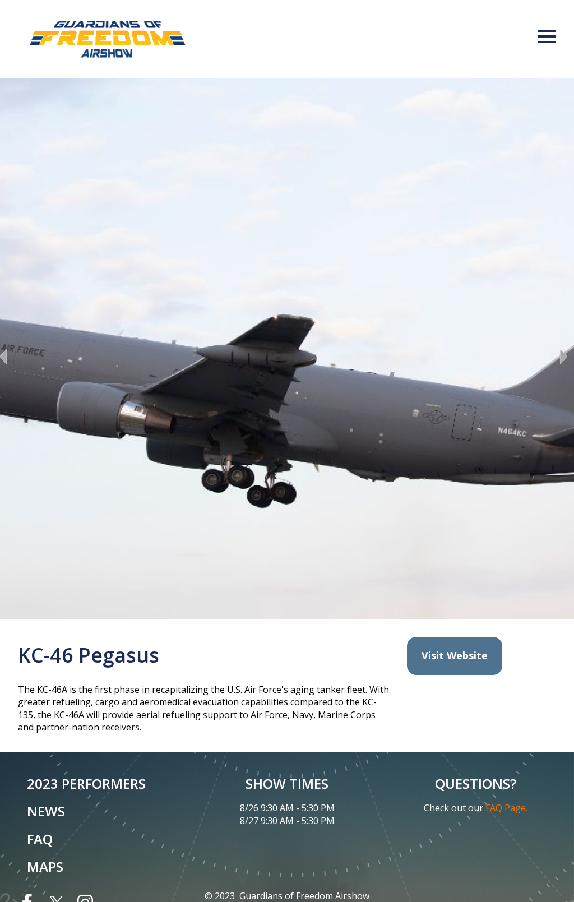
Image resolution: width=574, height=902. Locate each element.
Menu (547, 36)
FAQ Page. (506, 808)
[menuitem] (98, 784)
